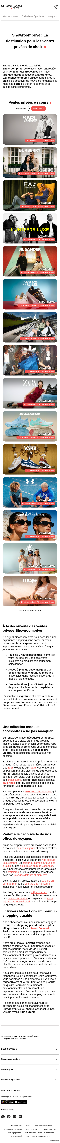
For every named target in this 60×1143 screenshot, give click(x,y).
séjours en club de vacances (36, 865)
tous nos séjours (25, 848)
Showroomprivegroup (14, 1129)
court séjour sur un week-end (28, 900)
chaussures (14, 779)
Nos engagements (14, 1133)
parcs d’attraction (18, 898)
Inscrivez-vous (38, 108)
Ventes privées (10, 16)
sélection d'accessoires (38, 791)
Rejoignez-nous (31, 1129)
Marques (52, 16)
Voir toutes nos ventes (30, 610)
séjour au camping (33, 862)
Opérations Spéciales (33, 16)
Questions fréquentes (48, 1129)
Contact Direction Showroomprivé (38, 1136)
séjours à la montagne (38, 883)
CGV (28, 1126)
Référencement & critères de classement (39, 1133)
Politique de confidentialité (43, 1126)
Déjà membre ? (21, 108)
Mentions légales (16, 1126)
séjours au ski (39, 892)
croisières (13, 872)
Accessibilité (17, 1136)
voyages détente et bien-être (30, 875)
